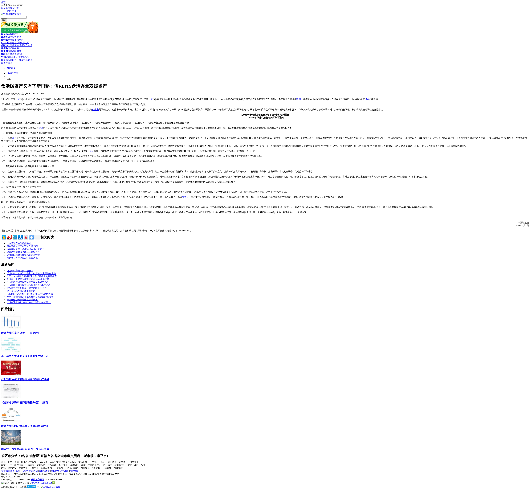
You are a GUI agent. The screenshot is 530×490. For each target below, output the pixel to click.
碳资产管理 (26, 45)
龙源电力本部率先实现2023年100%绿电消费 (28, 279)
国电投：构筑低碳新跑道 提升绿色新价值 (25, 449)
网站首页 (11, 68)
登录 (9, 11)
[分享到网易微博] (25, 236)
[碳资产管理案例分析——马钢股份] (11, 328)
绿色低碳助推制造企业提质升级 (22, 299)
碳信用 (20, 54)
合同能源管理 (14, 45)
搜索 (4, 20)
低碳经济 (15, 42)
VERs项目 (6, 57)
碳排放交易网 (37, 479)
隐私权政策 (44, 471)
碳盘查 (17, 37)
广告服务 (24, 471)
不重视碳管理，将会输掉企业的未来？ (25, 249)
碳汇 (10, 48)
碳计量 (4, 40)
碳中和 (15, 48)
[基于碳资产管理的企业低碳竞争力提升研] (11, 351)
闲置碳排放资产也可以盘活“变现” (23, 246)
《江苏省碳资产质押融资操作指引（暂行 (24, 402)
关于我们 (5, 471)
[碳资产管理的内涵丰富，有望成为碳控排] (11, 421)
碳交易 (4, 34)
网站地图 (5, 8)
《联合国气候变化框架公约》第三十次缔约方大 (30, 294)
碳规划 (4, 51)
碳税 (10, 34)
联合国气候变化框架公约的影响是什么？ (26, 288)
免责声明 (33, 471)
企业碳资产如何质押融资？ (20, 243)
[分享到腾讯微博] (14, 236)
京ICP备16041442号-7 (41, 483)
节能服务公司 (14, 60)
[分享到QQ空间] (3, 236)
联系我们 (64, 471)
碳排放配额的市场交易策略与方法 (23, 255)
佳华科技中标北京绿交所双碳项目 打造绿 (25, 379)
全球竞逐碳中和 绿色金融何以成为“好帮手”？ (29, 302)
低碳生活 (24, 42)
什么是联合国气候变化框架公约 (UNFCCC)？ (29, 285)
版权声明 (55, 471)
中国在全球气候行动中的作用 (21, 291)
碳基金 (11, 37)
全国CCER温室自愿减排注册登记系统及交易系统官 (32, 276)
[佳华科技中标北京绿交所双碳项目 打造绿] (11, 374)
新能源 (4, 54)
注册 (14, 11)
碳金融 (4, 48)
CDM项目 (6, 42)
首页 (3, 2)
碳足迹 (4, 37)
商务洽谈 (14, 471)
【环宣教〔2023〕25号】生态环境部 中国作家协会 (31, 273)
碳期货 (17, 51)
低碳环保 (15, 57)
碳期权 (11, 51)
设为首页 (14, 8)
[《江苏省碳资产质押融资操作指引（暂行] (11, 397)
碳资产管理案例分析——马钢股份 (23, 252)
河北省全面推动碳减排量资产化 (22, 258)
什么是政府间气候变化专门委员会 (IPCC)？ (28, 282)
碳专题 (4, 60)
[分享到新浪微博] (9, 236)
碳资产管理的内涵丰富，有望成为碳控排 (24, 425)
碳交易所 (24, 57)
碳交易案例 (26, 60)
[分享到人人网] (20, 236)
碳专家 (20, 40)
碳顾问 (4, 45)
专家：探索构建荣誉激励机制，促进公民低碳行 (30, 297)
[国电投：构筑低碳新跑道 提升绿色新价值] (11, 444)
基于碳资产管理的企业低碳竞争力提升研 (24, 356)
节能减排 (12, 40)
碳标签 (15, 34)
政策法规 (12, 54)
